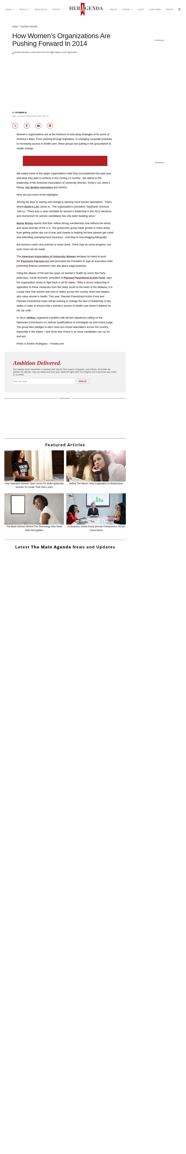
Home (15, 26)
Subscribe (155, 9)
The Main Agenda (28, 26)
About (113, 9)
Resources (41, 9)
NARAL (31, 317)
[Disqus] (65, 873)
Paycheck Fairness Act (35, 261)
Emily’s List (31, 206)
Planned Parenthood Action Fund (84, 277)
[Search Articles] (179, 9)
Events (57, 9)
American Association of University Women (48, 256)
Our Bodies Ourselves (39, 187)
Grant (169, 9)
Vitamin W (21, 112)
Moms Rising (25, 223)
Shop (141, 9)
